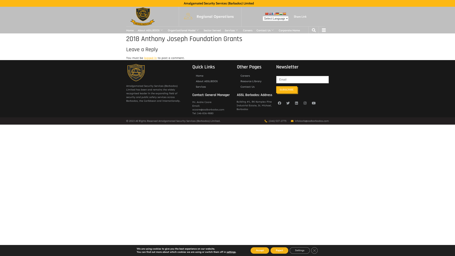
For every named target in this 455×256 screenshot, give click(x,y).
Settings (299, 250)
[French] (273, 13)
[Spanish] (284, 13)
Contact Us (263, 30)
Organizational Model (182, 30)
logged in (150, 58)
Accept (260, 250)
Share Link (300, 16)
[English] (270, 13)
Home (130, 30)
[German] (277, 13)
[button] (215, 16)
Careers (247, 30)
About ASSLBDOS (149, 30)
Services (230, 30)
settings (231, 252)
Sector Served (212, 30)
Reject (279, 250)
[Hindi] (280, 13)
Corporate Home (289, 30)
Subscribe (287, 89)
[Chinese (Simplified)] (266, 13)
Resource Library (251, 81)
